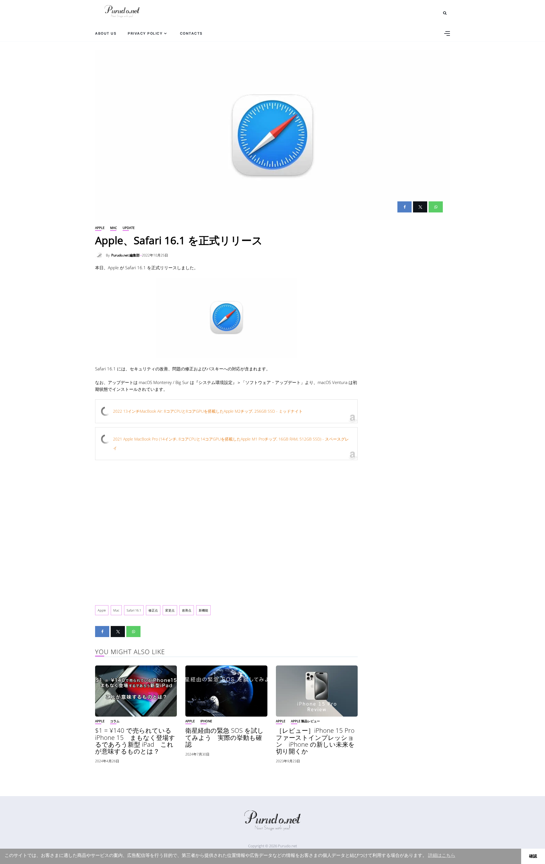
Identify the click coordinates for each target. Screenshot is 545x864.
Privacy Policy (145, 33)
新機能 (203, 610)
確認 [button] (533, 856)
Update (129, 227)
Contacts (191, 33)
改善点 (186, 610)
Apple (99, 227)
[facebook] (404, 206)
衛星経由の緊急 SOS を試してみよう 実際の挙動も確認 (224, 737)
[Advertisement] (226, 529)
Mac (113, 227)
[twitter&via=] (420, 206)
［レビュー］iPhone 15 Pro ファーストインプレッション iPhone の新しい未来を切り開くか (315, 740)
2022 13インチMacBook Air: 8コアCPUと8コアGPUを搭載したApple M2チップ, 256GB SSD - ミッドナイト (208, 411)
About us (105, 33)
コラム (115, 721)
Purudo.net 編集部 (125, 255)
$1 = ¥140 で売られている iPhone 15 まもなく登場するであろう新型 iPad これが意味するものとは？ (135, 740)
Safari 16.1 (134, 610)
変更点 (170, 610)
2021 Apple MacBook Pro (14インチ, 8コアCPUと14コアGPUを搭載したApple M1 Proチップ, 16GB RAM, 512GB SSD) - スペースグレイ (231, 443)
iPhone (206, 721)
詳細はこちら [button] (441, 855)
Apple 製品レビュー (305, 721)
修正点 (153, 610)
